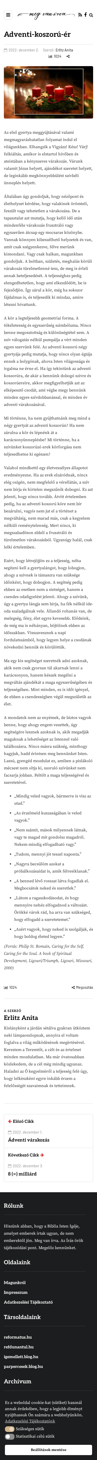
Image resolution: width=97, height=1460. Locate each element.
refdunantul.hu (19, 1347)
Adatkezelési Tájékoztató (28, 1302)
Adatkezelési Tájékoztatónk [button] (30, 1421)
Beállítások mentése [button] (48, 1450)
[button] (9, 1429)
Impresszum (16, 1292)
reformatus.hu (18, 1337)
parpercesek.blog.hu (23, 1366)
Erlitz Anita (64, 50)
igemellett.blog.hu (21, 1357)
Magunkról (15, 1282)
